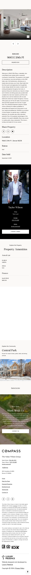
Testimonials (5, 489)
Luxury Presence (7, 564)
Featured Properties (7, 484)
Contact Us (5, 492)
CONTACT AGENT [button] (15, 231)
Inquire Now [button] (15, 62)
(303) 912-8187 (15, 220)
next (18, 44)
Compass (15, 505)
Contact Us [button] (15, 431)
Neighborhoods (6, 487)
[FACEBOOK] (3, 499)
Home (3, 478)
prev (13, 44)
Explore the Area (15, 388)
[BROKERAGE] (12, 499)
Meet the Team (6, 481)
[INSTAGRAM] (8, 499)
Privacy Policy (19, 568)
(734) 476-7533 (12, 460)
